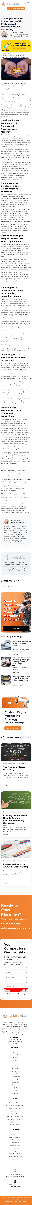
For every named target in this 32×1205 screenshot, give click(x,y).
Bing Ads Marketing (15, 1122)
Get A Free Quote (12, 728)
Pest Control (15, 1142)
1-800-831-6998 (15, 1187)
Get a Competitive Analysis (15, 1176)
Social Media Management (15, 1105)
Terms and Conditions (21, 1201)
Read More (15, 654)
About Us (15, 1052)
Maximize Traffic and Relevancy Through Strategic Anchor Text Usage (21, 661)
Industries (15, 1079)
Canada (15, 1074)
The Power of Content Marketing (15, 768)
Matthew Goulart (17, 32)
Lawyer (15, 1151)
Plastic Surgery (15, 1145)
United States (15, 1076)
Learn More (16, 628)
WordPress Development (15, 1108)
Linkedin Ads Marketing (15, 1119)
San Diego (15, 1090)
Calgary (15, 1087)
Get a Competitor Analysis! (16, 8)
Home (4, 53)
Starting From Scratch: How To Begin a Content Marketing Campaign (15, 819)
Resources (15, 1057)
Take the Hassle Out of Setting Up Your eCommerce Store (21, 678)
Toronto (15, 1085)
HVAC (15, 1134)
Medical (15, 1159)
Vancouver (15, 1093)
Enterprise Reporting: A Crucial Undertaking (15, 865)
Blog (9, 53)
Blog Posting (15, 1111)
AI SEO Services (15, 1124)
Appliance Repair (15, 1137)
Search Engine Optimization (15, 1103)
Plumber (15, 1140)
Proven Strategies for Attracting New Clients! (21, 643)
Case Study (15, 1063)
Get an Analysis (15, 1055)
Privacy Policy (9, 1201)
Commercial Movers (15, 1156)
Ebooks (15, 1066)
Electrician (15, 1148)
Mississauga (15, 1082)
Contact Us (15, 1071)
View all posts (24, 738)
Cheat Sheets (15, 1068)
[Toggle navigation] (27, 3)
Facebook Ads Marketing (15, 1116)
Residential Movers (15, 1153)
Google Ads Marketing (15, 1114)
